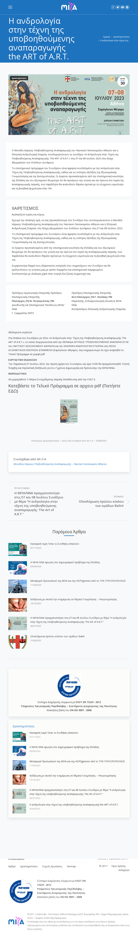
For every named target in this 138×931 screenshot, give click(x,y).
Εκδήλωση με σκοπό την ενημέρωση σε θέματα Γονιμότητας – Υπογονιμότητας (73, 599)
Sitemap (71, 866)
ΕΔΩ (12, 391)
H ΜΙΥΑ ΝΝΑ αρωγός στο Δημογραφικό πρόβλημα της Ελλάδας (65, 562)
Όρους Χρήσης (107, 921)
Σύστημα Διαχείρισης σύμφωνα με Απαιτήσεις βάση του (69, 706)
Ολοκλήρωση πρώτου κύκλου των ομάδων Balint (57, 636)
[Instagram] (127, 7)
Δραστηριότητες (121, 36)
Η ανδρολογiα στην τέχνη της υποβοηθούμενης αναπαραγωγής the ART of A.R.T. (73, 804)
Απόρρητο (124, 870)
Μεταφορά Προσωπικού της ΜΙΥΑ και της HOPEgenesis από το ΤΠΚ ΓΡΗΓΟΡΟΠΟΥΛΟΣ (78, 580)
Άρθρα (11, 866)
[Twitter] (118, 7)
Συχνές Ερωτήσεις (52, 866)
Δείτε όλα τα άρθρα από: (77, 440)
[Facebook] (113, 7)
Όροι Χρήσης (118, 866)
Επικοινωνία (16, 858)
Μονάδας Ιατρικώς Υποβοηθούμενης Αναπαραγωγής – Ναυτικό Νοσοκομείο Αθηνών (60, 464)
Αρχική (106, 36)
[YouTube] (122, 7)
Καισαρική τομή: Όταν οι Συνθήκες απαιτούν (54, 543)
